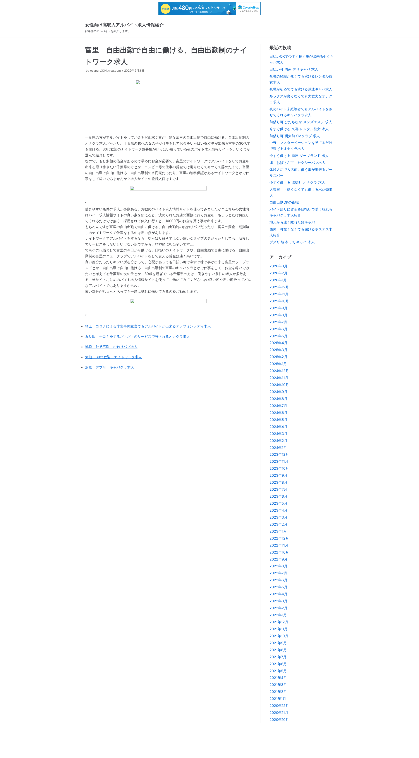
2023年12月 (279, 454)
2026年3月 (278, 266)
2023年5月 (278, 503)
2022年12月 (279, 538)
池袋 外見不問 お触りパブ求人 (111, 346)
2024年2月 (278, 440)
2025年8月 (278, 315)
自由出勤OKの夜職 (284, 202)
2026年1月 (278, 280)
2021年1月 (278, 698)
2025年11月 (279, 294)
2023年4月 (278, 510)
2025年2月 (278, 357)
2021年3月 (278, 684)
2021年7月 (278, 657)
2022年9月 (278, 559)
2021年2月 (278, 691)
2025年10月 (279, 301)
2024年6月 (278, 412)
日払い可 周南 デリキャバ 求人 (294, 69)
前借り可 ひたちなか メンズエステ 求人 (301, 122)
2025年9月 (278, 308)
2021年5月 (278, 671)
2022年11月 (279, 545)
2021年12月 (279, 622)
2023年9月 (278, 475)
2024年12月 (279, 371)
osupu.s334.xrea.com (105, 70)
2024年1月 (278, 447)
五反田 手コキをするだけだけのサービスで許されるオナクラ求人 (137, 336)
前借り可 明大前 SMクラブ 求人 (295, 136)
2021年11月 (279, 629)
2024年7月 (278, 405)
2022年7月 (278, 573)
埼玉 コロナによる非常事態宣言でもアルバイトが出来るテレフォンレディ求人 (148, 326)
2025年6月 (278, 329)
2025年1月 (278, 364)
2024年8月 (278, 398)
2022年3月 (278, 601)
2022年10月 (279, 552)
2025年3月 (278, 350)
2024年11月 (279, 378)
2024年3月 (278, 433)
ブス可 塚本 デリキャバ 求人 (292, 242)
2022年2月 (278, 608)
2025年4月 (278, 343)
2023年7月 (278, 489)
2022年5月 (278, 587)
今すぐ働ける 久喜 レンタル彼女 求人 (299, 129)
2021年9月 (278, 643)
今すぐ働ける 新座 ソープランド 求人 (299, 155)
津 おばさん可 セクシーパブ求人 (297, 162)
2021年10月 (279, 636)
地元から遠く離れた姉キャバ (292, 222)
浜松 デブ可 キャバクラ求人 (109, 367)
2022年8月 (278, 566)
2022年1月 (278, 615)
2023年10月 (279, 468)
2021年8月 (278, 650)
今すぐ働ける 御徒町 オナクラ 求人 (297, 182)
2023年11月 (279, 461)
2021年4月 (278, 677)
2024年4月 (278, 426)
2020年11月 (279, 712)
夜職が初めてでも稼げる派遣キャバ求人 (301, 89)
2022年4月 (278, 594)
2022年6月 (278, 580)
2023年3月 (278, 517)
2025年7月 (278, 322)
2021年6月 (278, 664)
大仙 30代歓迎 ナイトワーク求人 (113, 357)
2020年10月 (279, 719)
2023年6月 (278, 496)
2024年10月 (279, 384)
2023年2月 (278, 524)
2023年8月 (278, 482)
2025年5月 (278, 336)
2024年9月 (278, 391)
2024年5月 (278, 419)
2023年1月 (278, 531)
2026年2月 (278, 273)
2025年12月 (279, 287)
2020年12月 (279, 705)
